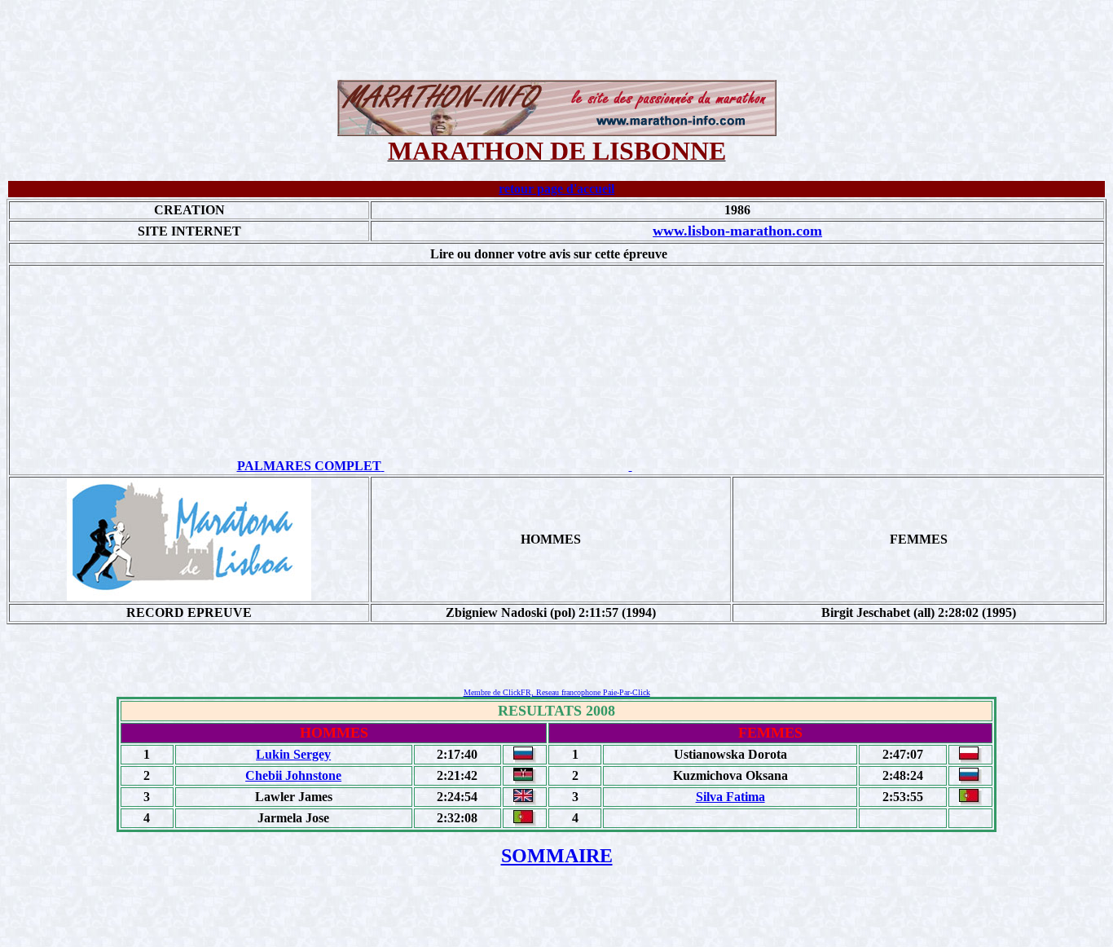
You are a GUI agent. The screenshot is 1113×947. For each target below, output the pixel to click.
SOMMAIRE (557, 855)
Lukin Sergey (293, 754)
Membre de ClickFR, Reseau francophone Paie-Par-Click (557, 692)
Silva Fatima (730, 797)
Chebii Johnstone (293, 775)
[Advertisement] (556, 43)
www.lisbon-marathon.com (737, 230)
